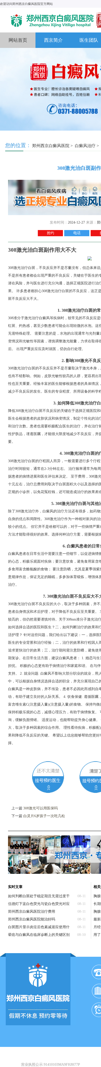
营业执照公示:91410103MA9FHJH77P (50, 1064)
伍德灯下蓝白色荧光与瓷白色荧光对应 (39, 904)
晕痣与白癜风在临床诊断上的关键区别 (39, 935)
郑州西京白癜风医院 (50, 145)
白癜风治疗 (85, 145)
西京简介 (53, 40)
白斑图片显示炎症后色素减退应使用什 (39, 927)
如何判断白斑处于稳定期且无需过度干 (39, 896)
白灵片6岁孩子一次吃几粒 (44, 816)
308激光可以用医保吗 (40, 808)
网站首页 (18, 40)
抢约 (50, 233)
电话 (77, 233)
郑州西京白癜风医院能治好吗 (31, 919)
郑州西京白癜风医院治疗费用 (31, 911)
